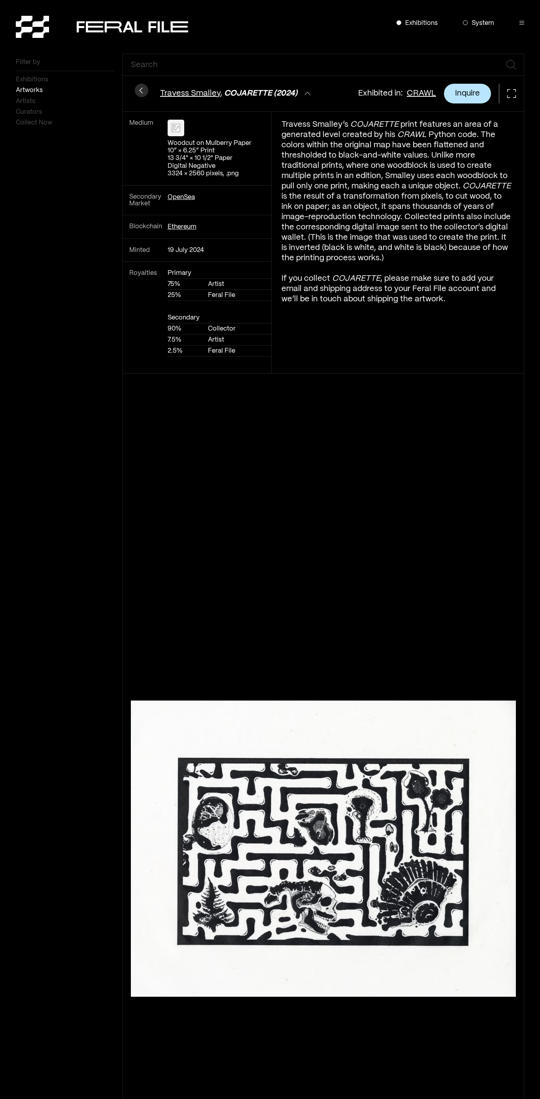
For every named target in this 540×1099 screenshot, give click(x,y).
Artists (26, 101)
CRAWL (421, 93)
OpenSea (181, 197)
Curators (29, 112)
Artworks (30, 90)
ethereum (182, 227)
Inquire (467, 93)
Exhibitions (33, 80)
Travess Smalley (190, 93)
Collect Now (35, 123)
